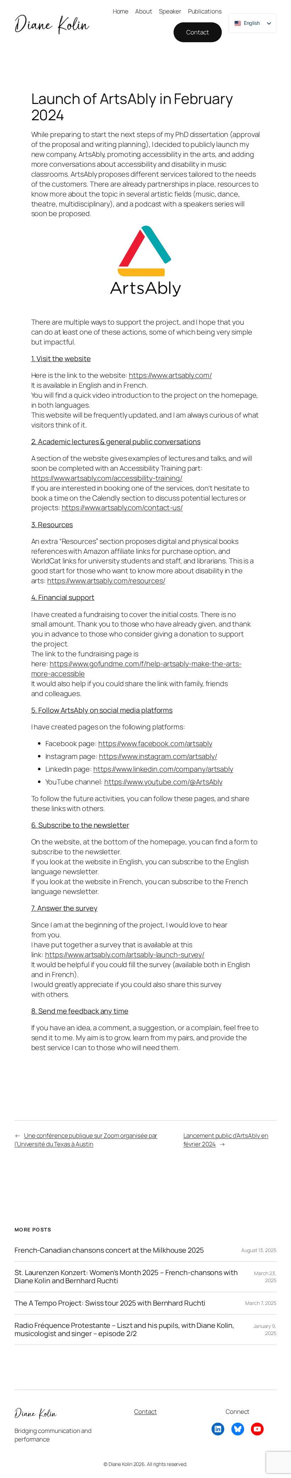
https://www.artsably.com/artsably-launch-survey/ (124, 954)
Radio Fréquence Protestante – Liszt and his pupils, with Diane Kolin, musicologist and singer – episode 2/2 (124, 1330)
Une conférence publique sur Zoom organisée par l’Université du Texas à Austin (86, 1139)
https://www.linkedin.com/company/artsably (163, 769)
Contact (197, 32)
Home (121, 11)
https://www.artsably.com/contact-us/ (122, 507)
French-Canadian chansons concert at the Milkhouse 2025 (109, 1250)
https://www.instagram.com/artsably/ (158, 756)
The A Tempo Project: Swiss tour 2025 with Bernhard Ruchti (110, 1303)
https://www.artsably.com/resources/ (106, 580)
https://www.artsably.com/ (170, 375)
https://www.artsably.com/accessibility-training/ (106, 478)
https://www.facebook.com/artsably (155, 743)
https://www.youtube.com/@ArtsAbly (163, 782)
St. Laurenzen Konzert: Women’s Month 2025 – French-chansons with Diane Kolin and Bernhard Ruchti (126, 1277)
